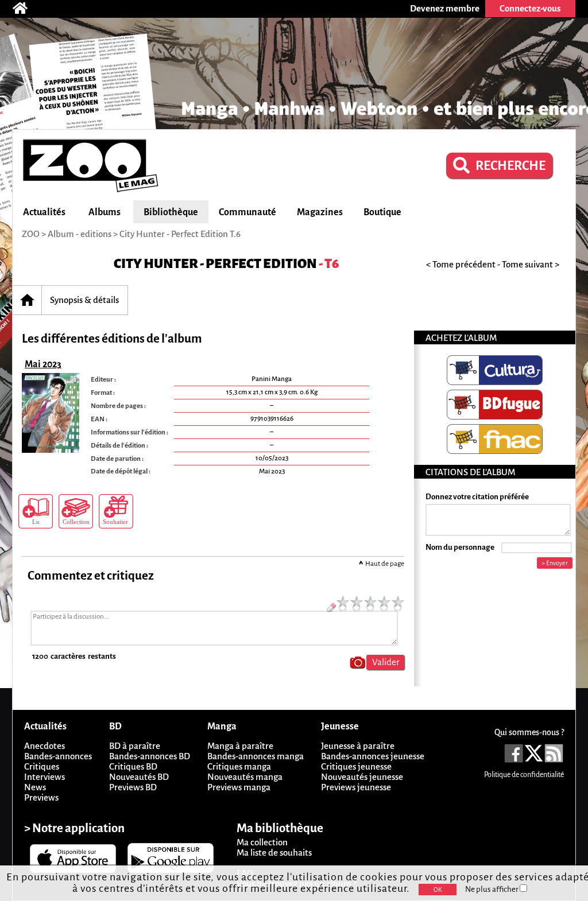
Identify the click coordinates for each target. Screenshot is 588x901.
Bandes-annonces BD (149, 756)
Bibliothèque (171, 212)
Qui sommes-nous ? (529, 732)
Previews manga (238, 787)
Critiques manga (239, 766)
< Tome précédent (461, 264)
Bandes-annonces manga (255, 756)
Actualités (44, 212)
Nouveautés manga (245, 777)
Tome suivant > (530, 264)
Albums (104, 212)
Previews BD (133, 787)
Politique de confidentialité (524, 775)
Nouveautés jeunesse (362, 777)
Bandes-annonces (58, 756)
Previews (41, 797)
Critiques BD (133, 766)
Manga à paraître (240, 746)
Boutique (382, 212)
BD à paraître (134, 746)
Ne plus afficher (492, 889)
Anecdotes (44, 746)
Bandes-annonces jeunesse (372, 756)
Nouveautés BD (139, 777)
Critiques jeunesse (356, 766)
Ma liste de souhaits (274, 852)
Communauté (247, 212)
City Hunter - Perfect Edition (215, 264)
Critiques (41, 766)
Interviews (44, 777)
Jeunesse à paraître (357, 746)
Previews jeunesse (356, 787)
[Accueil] (26, 8)
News (35, 787)
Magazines (320, 212)
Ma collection (262, 842)
